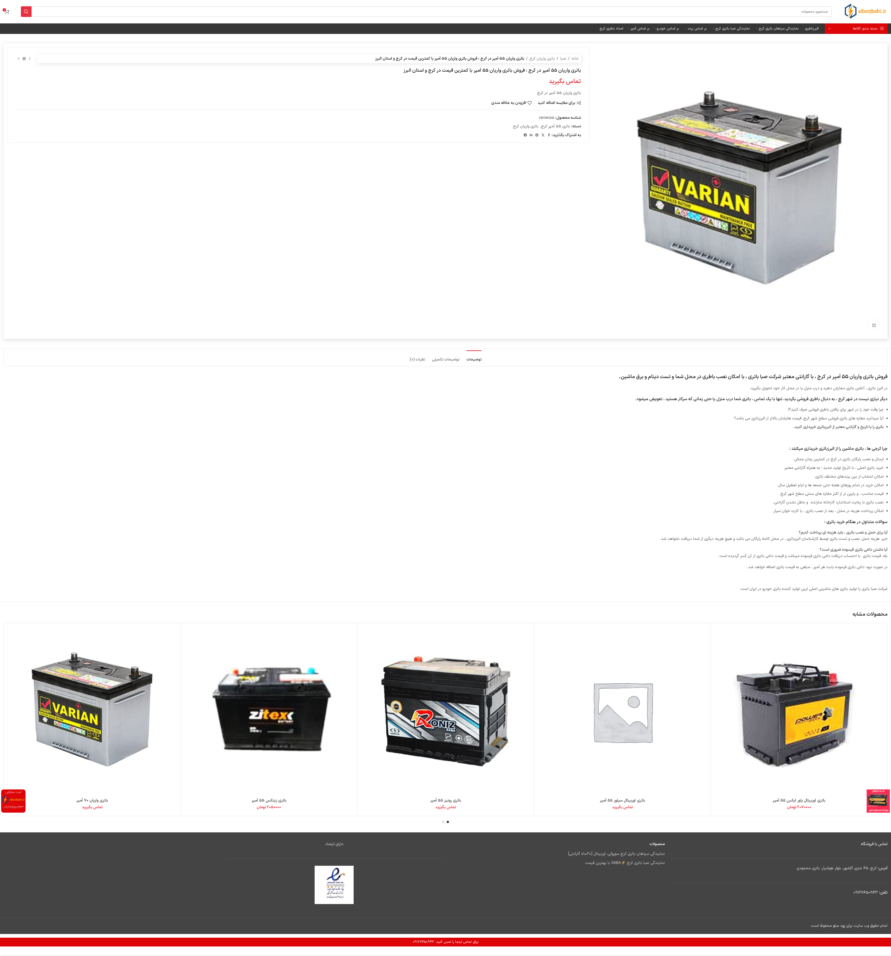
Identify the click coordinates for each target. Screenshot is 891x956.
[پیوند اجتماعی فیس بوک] (549, 135)
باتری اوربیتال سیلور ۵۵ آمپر (622, 801)
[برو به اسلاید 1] (448, 822)
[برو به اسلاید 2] (443, 822)
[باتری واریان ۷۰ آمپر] (92, 711)
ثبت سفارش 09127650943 (13, 799)
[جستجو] (26, 11)
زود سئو (839, 926)
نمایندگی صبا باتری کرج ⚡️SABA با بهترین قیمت (625, 863)
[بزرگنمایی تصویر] (874, 325)
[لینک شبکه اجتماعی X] (543, 135)
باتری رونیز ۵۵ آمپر (445, 801)
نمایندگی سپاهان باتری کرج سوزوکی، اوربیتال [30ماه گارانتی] (616, 854)
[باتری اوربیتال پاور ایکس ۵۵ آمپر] (799, 711)
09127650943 (865, 893)
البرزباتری (826, 449)
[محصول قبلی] (29, 59)
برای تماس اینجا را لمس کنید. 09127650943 (445, 942)
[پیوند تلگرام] (525, 135)
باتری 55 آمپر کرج (555, 126)
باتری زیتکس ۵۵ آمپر (269, 801)
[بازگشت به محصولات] (24, 59)
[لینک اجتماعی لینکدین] (531, 135)
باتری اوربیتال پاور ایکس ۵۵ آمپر (799, 801)
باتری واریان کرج (542, 59)
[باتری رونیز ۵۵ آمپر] (445, 711)
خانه (575, 59)
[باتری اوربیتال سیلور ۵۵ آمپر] (622, 711)
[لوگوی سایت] (865, 12)
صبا (563, 59)
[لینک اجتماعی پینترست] (537, 135)
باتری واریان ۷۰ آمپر (92, 801)
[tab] (473, 357)
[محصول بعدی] (18, 59)
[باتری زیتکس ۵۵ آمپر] (269, 711)
